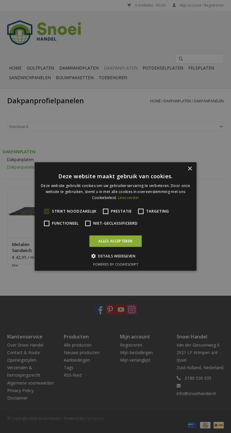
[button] (115, 256)
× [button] (189, 169)
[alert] (115, 216)
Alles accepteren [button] (115, 241)
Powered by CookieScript (115, 264)
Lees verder (128, 197)
